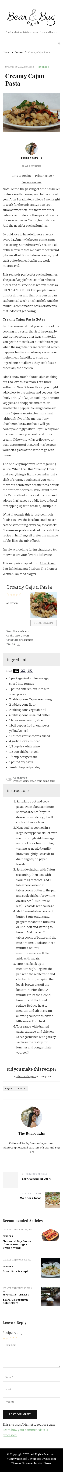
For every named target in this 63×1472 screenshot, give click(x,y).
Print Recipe (43, 176)
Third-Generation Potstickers (15, 1301)
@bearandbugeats (26, 1076)
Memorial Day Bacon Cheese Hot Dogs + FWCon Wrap (17, 1244)
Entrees (43, 67)
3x (30, 671)
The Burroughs (31, 158)
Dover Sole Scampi (15, 1271)
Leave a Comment (31, 166)
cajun (8, 1088)
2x (23, 671)
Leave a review (31, 182)
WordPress (44, 1463)
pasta (21, 1088)
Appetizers (10, 1295)
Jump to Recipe (21, 176)
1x (16, 671)
